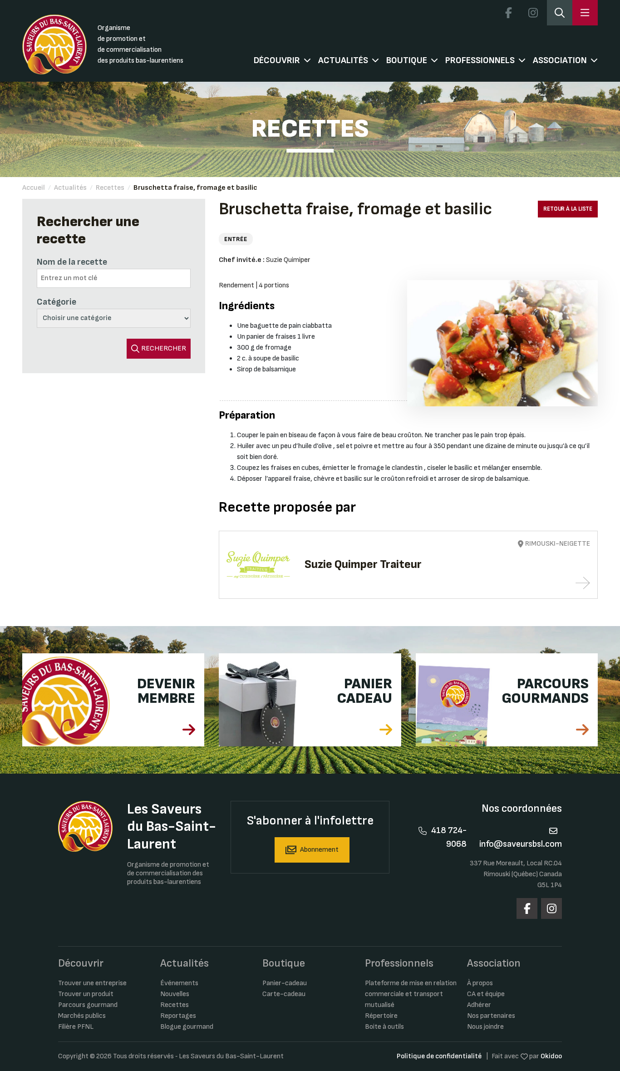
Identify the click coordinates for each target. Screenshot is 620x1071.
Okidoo (551, 1056)
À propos (480, 983)
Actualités (343, 60)
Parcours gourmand (88, 1005)
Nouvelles (174, 994)
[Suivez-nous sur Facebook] (508, 12)
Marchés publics (82, 1016)
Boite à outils (384, 1026)
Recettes (110, 187)
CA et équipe (486, 994)
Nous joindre (485, 1026)
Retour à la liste (567, 208)
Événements (179, 983)
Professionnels (480, 60)
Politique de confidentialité (439, 1056)
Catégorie (56, 301)
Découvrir (277, 60)
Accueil (33, 187)
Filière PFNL (75, 1026)
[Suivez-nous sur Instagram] (532, 12)
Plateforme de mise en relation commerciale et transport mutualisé (411, 994)
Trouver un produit (85, 994)
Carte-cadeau (283, 994)
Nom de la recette (72, 262)
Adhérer (479, 1005)
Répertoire (381, 1016)
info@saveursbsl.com (520, 844)
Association (560, 60)
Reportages (178, 1016)
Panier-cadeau (284, 983)
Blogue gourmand (186, 1026)
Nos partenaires (491, 1016)
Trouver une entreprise (92, 983)
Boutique (406, 60)
